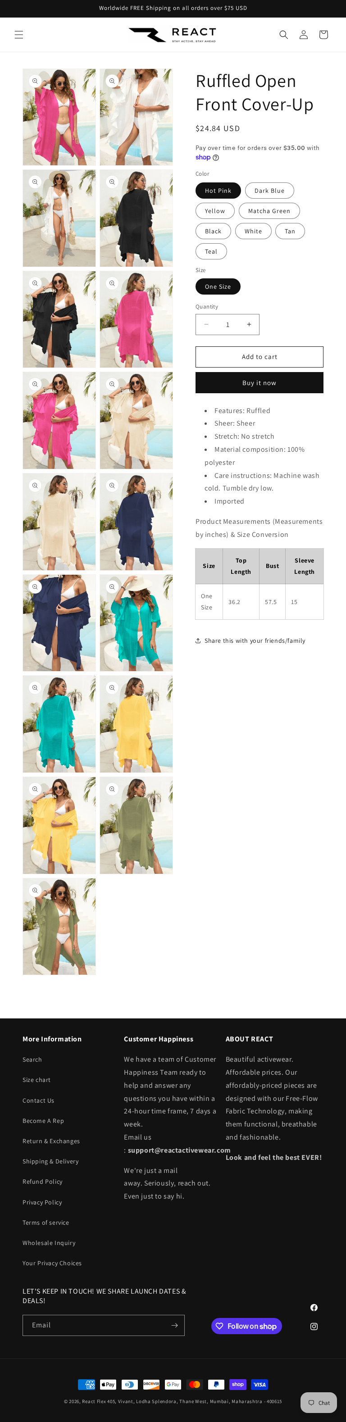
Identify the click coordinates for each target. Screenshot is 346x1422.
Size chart (37, 1080)
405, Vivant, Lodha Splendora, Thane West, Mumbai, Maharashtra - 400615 (194, 1401)
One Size (218, 286)
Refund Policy (43, 1181)
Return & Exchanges (51, 1141)
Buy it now (259, 382)
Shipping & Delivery (50, 1161)
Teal (211, 251)
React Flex (94, 1401)
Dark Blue (270, 190)
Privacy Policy (42, 1202)
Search (32, 1059)
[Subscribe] (174, 1325)
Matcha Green (269, 211)
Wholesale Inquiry (49, 1243)
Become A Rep (43, 1121)
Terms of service (46, 1222)
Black (213, 231)
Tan (290, 231)
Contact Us (39, 1100)
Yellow (215, 211)
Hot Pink (218, 190)
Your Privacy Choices (52, 1263)
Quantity (207, 306)
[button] (19, 35)
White (253, 231)
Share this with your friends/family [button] (255, 640)
